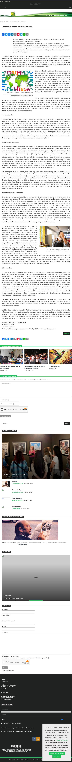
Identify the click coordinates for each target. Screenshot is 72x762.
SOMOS (3, 679)
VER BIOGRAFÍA (22, 544)
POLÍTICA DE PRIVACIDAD (8, 685)
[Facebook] (1, 7)
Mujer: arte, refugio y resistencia (15, 474)
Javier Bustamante (9, 477)
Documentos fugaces (17, 490)
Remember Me (67, 719)
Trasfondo (14, 481)
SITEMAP (3, 688)
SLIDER (6, 21)
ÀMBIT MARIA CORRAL (7, 698)
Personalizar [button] (57, 756)
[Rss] (5, 7)
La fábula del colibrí (54, 366)
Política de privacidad (42, 658)
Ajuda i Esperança (17, 498)
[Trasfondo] (36, 577)
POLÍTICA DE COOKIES (7, 687)
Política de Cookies (62, 740)
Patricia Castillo (17, 500)
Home (1, 21)
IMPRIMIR (66, 333)
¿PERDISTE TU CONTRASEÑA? (12, 723)
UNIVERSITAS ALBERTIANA (9, 696)
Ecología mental (16, 506)
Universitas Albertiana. (26, 731)
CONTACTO (4, 681)
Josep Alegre (16, 508)
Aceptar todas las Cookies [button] (57, 753)
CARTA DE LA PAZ (6, 699)
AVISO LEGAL (5, 692)
